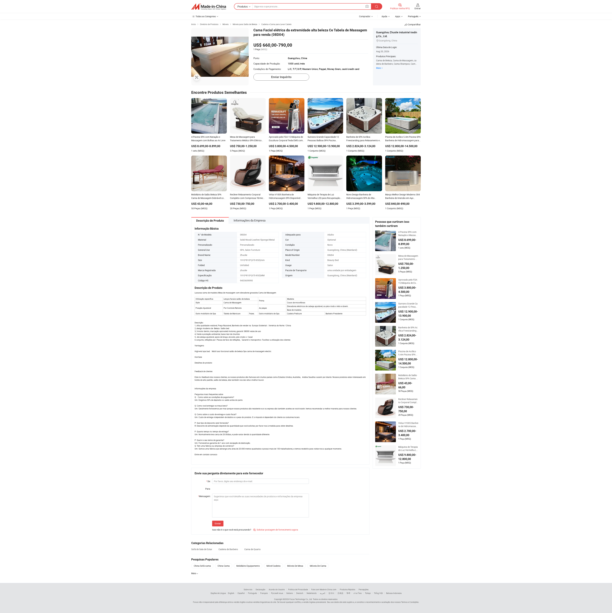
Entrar (418, 8)
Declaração (260, 589)
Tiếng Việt (378, 593)
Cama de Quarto (252, 549)
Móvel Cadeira (273, 565)
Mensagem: (204, 496)
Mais (378, 67)
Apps (397, 16)
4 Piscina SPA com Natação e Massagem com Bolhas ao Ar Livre (408, 233)
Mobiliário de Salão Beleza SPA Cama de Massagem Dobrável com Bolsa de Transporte (407, 377)
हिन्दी (348, 593)
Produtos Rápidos (347, 589)
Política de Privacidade (298, 589)
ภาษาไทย (357, 593)
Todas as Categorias (206, 16)
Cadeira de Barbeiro (228, 549)
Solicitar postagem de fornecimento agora (275, 529)
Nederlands (312, 593)
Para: (208, 488)
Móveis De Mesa (295, 565)
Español (241, 593)
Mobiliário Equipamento (248, 565)
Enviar (218, 523)
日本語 (340, 593)
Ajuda (384, 16)
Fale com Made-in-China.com (323, 589)
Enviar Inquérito (281, 77)
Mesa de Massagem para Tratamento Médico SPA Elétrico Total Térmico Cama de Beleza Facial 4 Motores (408, 257)
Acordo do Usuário (277, 589)
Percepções (363, 589)
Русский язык (277, 593)
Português (252, 593)
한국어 (331, 593)
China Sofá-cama (202, 565)
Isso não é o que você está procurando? (231, 529)
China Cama (224, 565)
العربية (322, 593)
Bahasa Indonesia (394, 593)
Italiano (289, 593)
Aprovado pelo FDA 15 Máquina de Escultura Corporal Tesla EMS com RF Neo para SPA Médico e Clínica (408, 281)
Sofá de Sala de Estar (201, 549)
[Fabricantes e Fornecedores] (208, 6)
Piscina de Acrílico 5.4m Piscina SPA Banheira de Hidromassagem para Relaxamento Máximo (408, 353)
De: (208, 481)
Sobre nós (248, 589)
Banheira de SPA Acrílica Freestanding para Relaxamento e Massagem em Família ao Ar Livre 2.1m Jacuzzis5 (408, 329)
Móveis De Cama (318, 565)
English (231, 593)
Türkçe (368, 593)
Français (264, 593)
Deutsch (299, 593)
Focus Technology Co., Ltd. (300, 599)
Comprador (364, 16)
